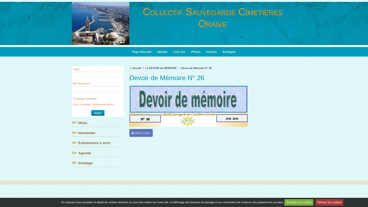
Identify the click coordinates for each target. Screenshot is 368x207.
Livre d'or (179, 51)
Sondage (85, 163)
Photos (195, 51)
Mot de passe (81, 83)
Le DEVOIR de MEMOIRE (161, 68)
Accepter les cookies (299, 202)
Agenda (162, 51)
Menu (82, 123)
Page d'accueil (141, 51)
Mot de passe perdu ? (104, 104)
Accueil (136, 68)
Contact (211, 51)
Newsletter (87, 133)
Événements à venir (94, 143)
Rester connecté (87, 98)
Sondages (229, 51)
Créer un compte (81, 104)
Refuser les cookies (329, 202)
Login (76, 69)
